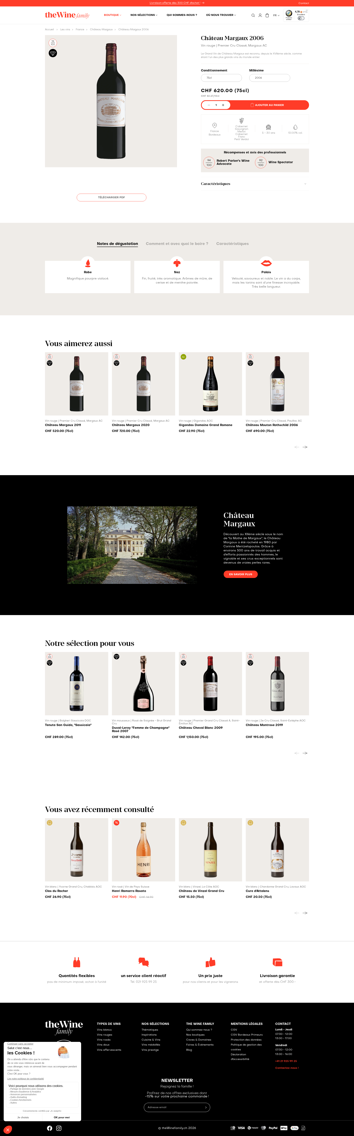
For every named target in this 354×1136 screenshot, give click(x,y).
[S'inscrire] (259, 587)
